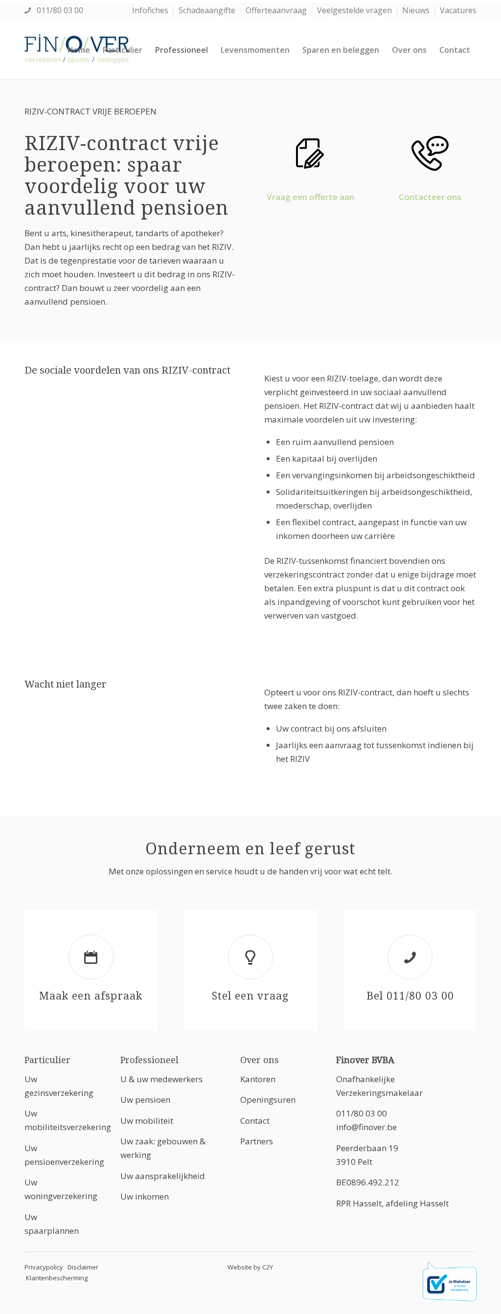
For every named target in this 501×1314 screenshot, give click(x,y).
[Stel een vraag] (250, 957)
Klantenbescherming (57, 1277)
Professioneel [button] (149, 1060)
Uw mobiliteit (146, 1120)
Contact (255, 1120)
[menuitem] (150, 10)
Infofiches (150, 10)
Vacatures (458, 10)
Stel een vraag (250, 996)
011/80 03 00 (59, 10)
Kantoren (257, 1079)
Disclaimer (83, 1267)
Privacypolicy (43, 1267)
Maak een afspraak (90, 996)
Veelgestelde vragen (354, 10)
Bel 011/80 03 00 (410, 996)
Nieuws (416, 10)
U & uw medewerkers (161, 1079)
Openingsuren (268, 1099)
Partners (256, 1141)
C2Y (267, 1267)
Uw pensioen (145, 1099)
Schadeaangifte (207, 10)
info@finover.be (366, 1127)
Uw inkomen (144, 1196)
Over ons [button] (259, 1060)
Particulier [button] (47, 1060)
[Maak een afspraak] (91, 957)
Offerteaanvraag (276, 10)
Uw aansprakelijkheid (162, 1175)
